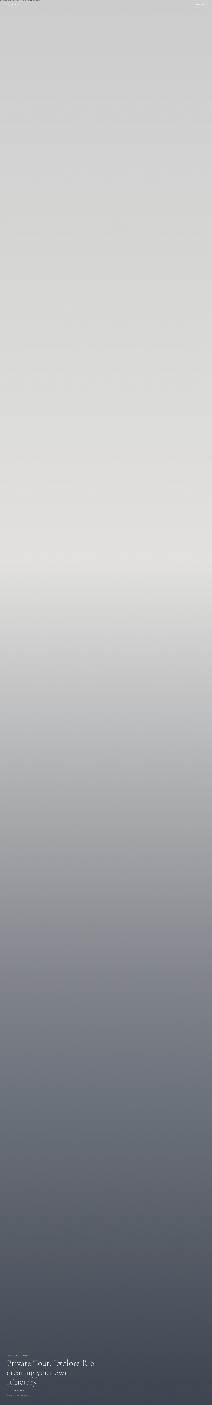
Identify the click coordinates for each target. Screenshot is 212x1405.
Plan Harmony (12, 4)
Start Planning (197, 4)
